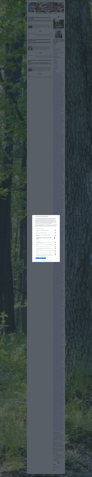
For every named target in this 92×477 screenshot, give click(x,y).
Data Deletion (41, 260)
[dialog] (46, 238)
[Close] (58, 216)
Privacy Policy (50, 260)
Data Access (46, 260)
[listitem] (46, 228)
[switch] (55, 230)
